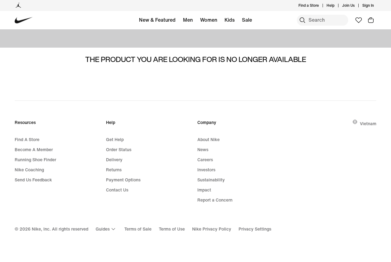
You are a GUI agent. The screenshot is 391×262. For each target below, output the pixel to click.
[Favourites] (358, 20)
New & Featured (157, 20)
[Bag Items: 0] (370, 20)
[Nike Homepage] (24, 20)
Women (208, 20)
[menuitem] (336, 5)
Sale (247, 20)
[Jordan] (18, 5)
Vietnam (368, 123)
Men (188, 20)
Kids (230, 20)
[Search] (302, 20)
